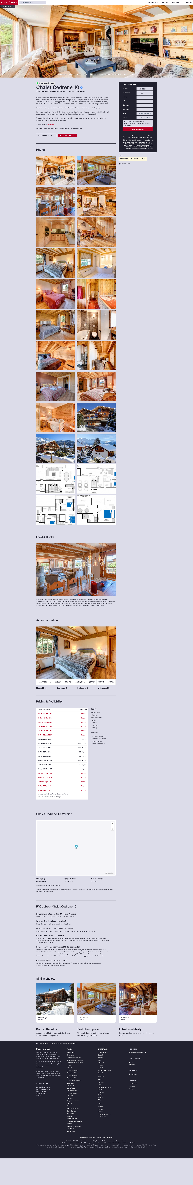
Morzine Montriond (73, 1108)
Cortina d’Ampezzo (104, 1114)
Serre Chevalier (72, 1118)
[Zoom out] (112, 826)
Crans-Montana (103, 1052)
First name (126, 105)
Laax (99, 1060)
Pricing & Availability (113, 74)
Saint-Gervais (71, 1111)
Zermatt (100, 1073)
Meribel (69, 1103)
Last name (126, 109)
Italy (100, 1103)
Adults (125, 97)
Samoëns (70, 1116)
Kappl (100, 1079)
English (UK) (133, 1084)
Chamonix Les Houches (75, 1060)
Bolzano (100, 1109)
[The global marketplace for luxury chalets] (9, 2)
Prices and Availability (46, 135)
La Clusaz (70, 1083)
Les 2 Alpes (71, 1088)
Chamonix (70, 1055)
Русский (132, 1086)
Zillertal (100, 1097)
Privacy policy (108, 1137)
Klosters (100, 1057)
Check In (125, 89)
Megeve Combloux (73, 1101)
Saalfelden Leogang (104, 1087)
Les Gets (70, 1096)
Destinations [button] (151, 2)
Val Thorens (71, 1131)
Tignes (69, 1123)
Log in (189, 2)
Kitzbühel (101, 1082)
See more (50, 124)
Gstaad (100, 1055)
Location (126, 74)
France (69, 1049)
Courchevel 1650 (72, 1075)
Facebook (134, 159)
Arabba (100, 1106)
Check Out (126, 93)
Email (124, 113)
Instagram (133, 1074)
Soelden (100, 1090)
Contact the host (68, 135)
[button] (76, 847)
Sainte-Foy (70, 1113)
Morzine (69, 1106)
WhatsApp (124, 159)
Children (125, 101)
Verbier (72, 91)
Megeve (69, 1098)
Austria (101, 1076)
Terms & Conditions (96, 1137)
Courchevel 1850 (72, 1078)
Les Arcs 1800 (72, 1093)
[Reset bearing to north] (112, 829)
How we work (176, 2)
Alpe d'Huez (71, 1052)
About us (165, 2)
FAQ (133, 74)
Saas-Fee (101, 1062)
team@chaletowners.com (138, 1052)
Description (62, 74)
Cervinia (100, 1112)
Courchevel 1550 (72, 1073)
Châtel (69, 1065)
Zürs (99, 1100)
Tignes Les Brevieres (74, 1126)
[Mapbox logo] (109, 873)
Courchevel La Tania (74, 1080)
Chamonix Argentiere (74, 1057)
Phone (125, 117)
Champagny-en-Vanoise (75, 1062)
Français (131, 1089)
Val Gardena (102, 1117)
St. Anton (101, 1092)
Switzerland (81, 91)
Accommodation (96, 74)
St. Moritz (101, 1065)
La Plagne (70, 1085)
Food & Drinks (82, 74)
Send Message (138, 129)
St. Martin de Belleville (74, 1121)
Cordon (69, 1068)
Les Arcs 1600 (72, 1090)
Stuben (100, 1095)
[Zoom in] (112, 823)
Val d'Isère (70, 1129)
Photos (72, 74)
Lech (99, 1084)
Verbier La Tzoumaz (104, 1070)
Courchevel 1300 (72, 1070)
